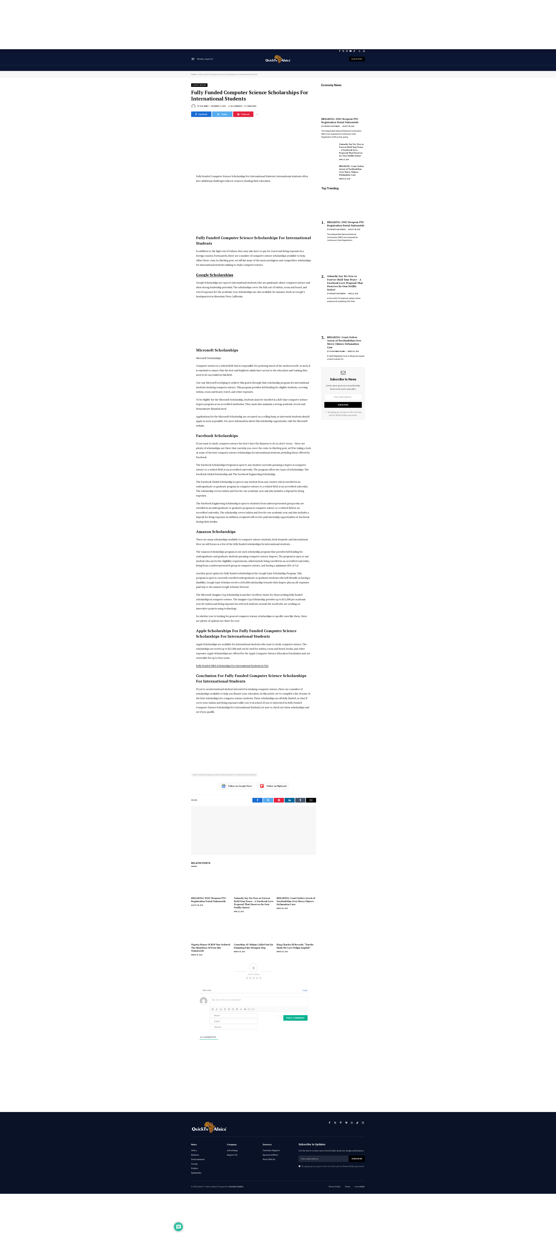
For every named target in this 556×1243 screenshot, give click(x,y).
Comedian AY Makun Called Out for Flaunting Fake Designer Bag (253, 946)
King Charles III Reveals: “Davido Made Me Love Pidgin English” (295, 946)
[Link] (245, 1009)
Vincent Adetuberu (331, 126)
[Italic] (217, 1009)
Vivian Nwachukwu (337, 351)
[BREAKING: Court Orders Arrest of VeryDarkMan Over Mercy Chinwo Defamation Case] (296, 882)
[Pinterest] (181, 150)
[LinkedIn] (181, 144)
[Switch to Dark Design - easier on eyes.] (359, 51)
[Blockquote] (237, 1009)
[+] (253, 1009)
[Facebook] (181, 131)
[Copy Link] (181, 163)
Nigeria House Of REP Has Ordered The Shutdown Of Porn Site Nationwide (210, 947)
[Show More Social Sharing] (257, 114)
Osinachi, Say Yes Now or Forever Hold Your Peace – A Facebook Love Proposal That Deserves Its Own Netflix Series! (253, 903)
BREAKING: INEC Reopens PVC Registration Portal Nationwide (208, 900)
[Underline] (221, 1009)
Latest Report (199, 85)
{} (249, 1009)
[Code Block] (241, 1009)
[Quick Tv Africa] (278, 59)
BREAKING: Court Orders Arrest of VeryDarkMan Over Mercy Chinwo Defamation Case (296, 901)
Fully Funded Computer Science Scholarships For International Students (224, 775)
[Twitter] (181, 137)
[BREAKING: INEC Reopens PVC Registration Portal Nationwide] (211, 882)
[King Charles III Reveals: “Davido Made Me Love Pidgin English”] (296, 929)
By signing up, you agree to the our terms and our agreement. (332, 1166)
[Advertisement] (278, 24)
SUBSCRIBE (356, 59)
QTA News (204, 106)
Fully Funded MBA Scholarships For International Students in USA (232, 665)
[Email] (181, 157)
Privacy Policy (341, 415)
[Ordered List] (229, 1009)
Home (193, 74)
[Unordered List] (233, 1009)
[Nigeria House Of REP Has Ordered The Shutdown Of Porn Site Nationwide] (211, 929)
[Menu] (193, 59)
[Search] (363, 51)
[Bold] (213, 1009)
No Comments (237, 106)
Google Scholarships (214, 274)
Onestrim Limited (236, 1186)
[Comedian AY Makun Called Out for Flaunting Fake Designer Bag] (253, 929)
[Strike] (225, 1009)
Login (305, 990)
